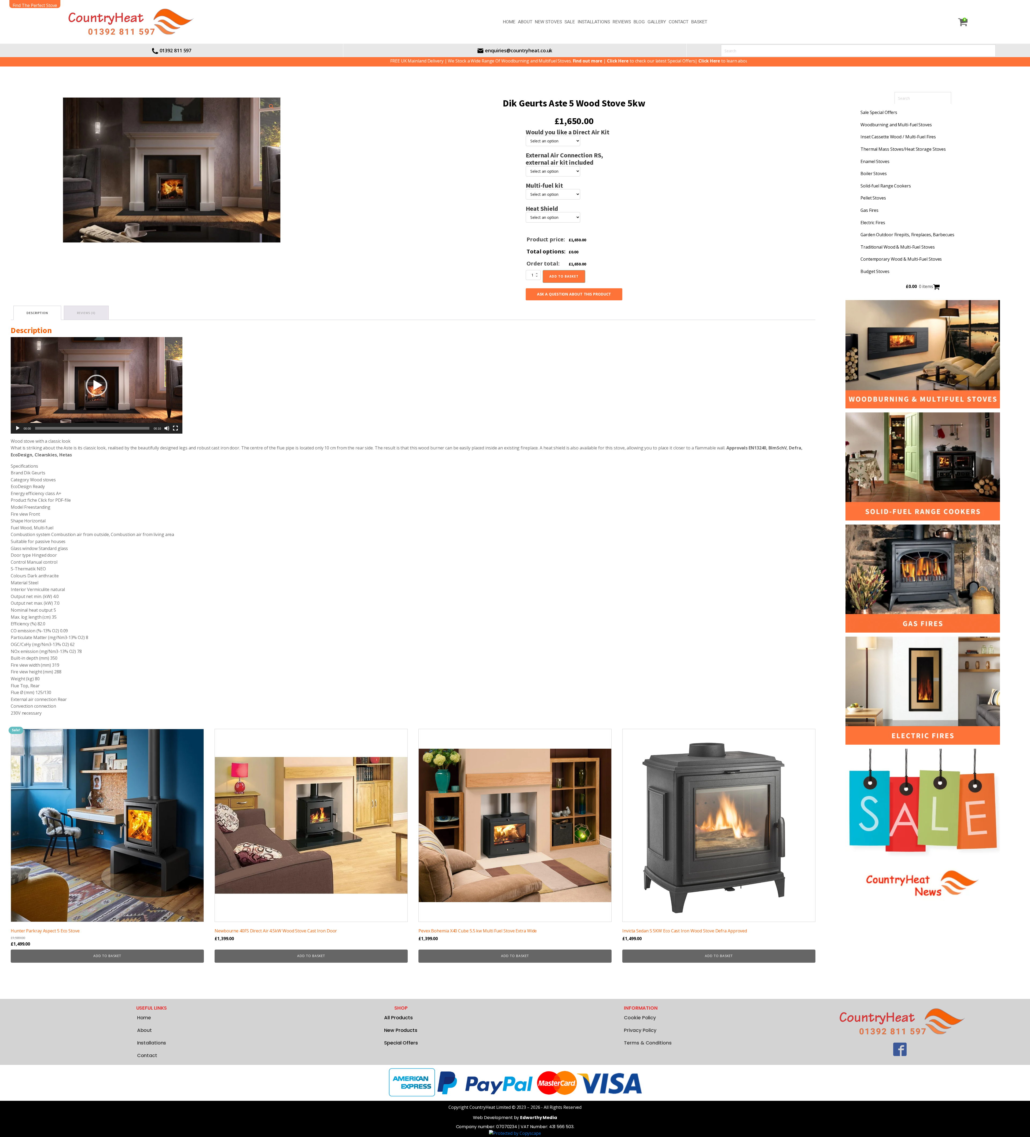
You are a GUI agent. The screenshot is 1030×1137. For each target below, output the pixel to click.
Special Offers (401, 1042)
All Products (398, 1017)
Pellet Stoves (873, 198)
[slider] (92, 428)
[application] (96, 385)
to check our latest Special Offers (570, 61)
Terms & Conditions (647, 1042)
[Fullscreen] (175, 428)
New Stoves (548, 21)
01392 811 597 (176, 50)
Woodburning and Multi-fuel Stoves (896, 125)
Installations (593, 21)
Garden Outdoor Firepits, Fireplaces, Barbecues (907, 235)
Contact (679, 21)
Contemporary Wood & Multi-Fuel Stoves (901, 259)
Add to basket (564, 276)
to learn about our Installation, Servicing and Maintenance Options (695, 61)
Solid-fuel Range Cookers (885, 186)
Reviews (622, 21)
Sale (569, 21)
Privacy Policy (640, 1030)
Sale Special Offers (878, 112)
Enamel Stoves (874, 161)
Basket (699, 21)
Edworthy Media (538, 1117)
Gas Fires (869, 210)
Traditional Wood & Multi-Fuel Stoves (897, 247)
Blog (639, 21)
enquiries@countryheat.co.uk (518, 50)
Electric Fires (872, 223)
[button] (271, 106)
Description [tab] (37, 313)
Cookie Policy (640, 1017)
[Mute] (167, 428)
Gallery (657, 21)
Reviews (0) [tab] (86, 313)
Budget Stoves (874, 271)
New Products (400, 1030)
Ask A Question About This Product (574, 294)
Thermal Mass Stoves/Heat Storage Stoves (903, 149)
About (525, 21)
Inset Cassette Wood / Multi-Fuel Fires (898, 137)
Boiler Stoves (873, 173)
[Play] (17, 428)
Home (509, 21)
